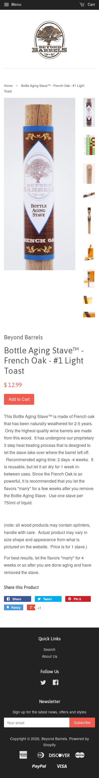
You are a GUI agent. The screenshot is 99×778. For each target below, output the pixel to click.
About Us (49, 656)
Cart (91, 4)
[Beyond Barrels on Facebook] (56, 683)
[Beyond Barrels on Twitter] (43, 683)
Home (8, 85)
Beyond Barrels (54, 738)
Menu (15, 4)
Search (49, 649)
